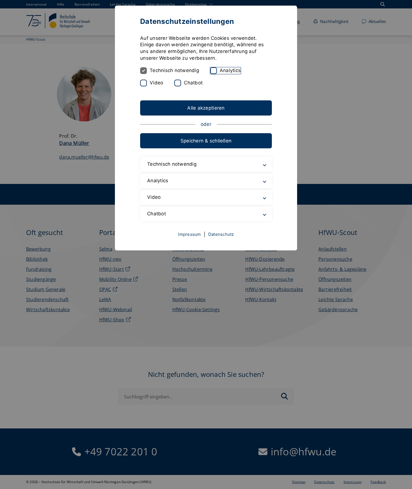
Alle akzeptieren (205, 108)
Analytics (230, 70)
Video (156, 83)
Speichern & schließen (206, 141)
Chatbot (193, 83)
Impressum (189, 234)
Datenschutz (221, 234)
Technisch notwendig (174, 70)
